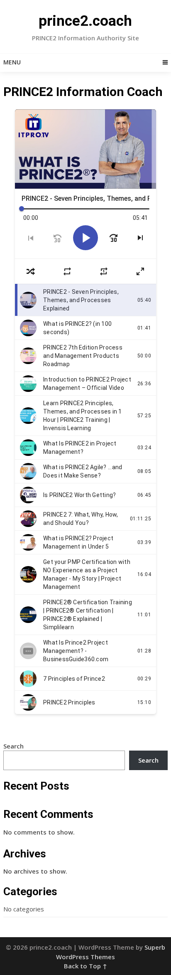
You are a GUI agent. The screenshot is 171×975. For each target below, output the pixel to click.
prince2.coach (85, 21)
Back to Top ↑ (85, 966)
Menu (12, 62)
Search (13, 746)
